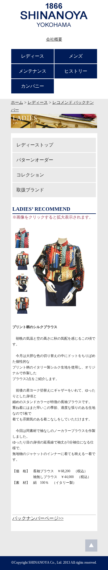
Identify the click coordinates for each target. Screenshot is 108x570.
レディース (32, 56)
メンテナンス (32, 71)
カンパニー (32, 86)
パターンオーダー (34, 159)
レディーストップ (34, 144)
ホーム (17, 102)
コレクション (30, 174)
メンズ (76, 56)
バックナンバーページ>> (38, 518)
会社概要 (54, 39)
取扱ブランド (30, 189)
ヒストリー (75, 71)
